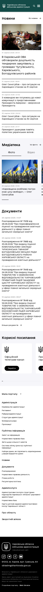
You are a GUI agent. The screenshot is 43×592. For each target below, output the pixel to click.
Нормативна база (9, 500)
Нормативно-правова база (13, 439)
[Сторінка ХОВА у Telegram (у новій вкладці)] (9, 556)
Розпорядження (9, 471)
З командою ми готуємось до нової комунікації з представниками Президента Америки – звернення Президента (21, 101)
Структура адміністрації (12, 417)
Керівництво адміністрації (13, 407)
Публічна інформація (13, 431)
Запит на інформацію (11, 435)
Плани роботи (8, 478)
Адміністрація (9, 402)
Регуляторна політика (11, 481)
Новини (6, 460)
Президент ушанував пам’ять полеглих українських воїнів (18, 130)
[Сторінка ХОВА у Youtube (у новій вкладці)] (21, 556)
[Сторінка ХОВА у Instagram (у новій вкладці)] (4, 556)
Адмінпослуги (9, 488)
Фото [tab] (11, 152)
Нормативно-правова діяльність (16, 474)
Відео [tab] (31, 152)
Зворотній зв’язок (11, 519)
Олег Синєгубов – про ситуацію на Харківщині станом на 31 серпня (21, 85)
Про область (9, 512)
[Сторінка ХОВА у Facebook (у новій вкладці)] (15, 556)
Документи (8, 467)
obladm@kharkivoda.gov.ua (16, 565)
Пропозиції (6, 424)
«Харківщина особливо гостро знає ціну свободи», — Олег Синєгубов (18, 192)
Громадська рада (9, 421)
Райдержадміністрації (11, 414)
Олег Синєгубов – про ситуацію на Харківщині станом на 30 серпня (21, 117)
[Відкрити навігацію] (38, 6)
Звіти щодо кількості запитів (14, 442)
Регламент (6, 410)
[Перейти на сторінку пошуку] (34, 6)
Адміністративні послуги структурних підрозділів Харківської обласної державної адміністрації (21, 494)
